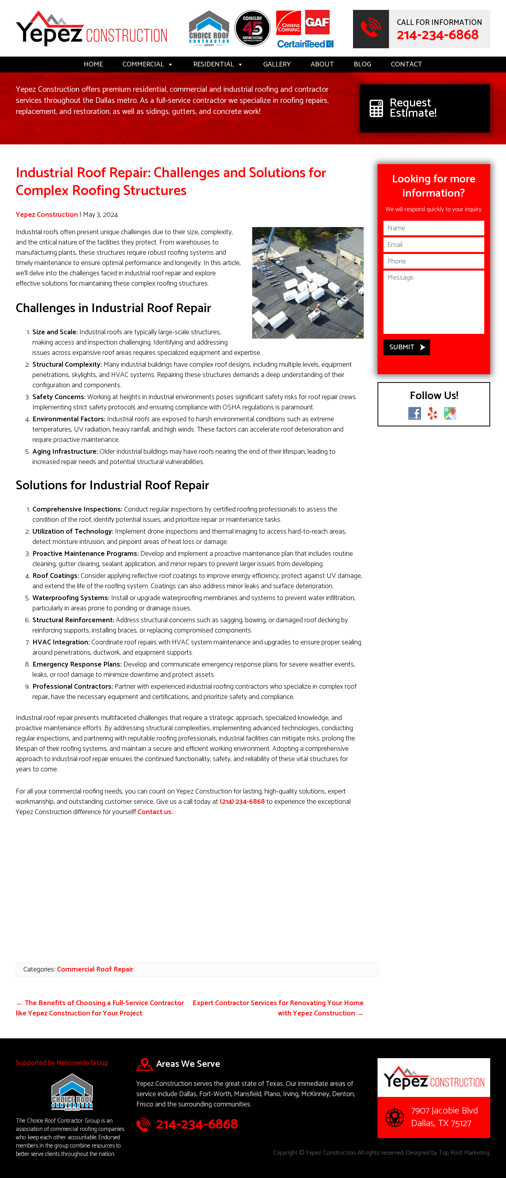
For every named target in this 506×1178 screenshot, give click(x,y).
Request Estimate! (413, 108)
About (322, 64)
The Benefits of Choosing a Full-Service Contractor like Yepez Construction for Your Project (100, 1008)
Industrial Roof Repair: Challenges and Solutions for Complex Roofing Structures (171, 182)
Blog (362, 64)
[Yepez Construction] (91, 47)
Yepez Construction (47, 215)
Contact (406, 64)
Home (93, 64)
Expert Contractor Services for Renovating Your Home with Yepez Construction (278, 1008)
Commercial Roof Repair (95, 969)
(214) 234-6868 (242, 802)
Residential (213, 64)
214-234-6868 (438, 35)
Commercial (143, 64)
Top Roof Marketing (464, 1153)
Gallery (277, 64)
